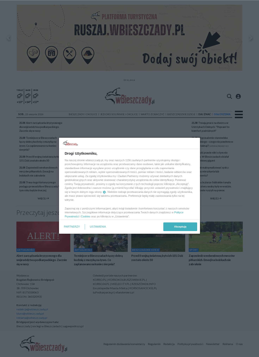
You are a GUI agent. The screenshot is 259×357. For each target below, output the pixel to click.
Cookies (85, 216)
